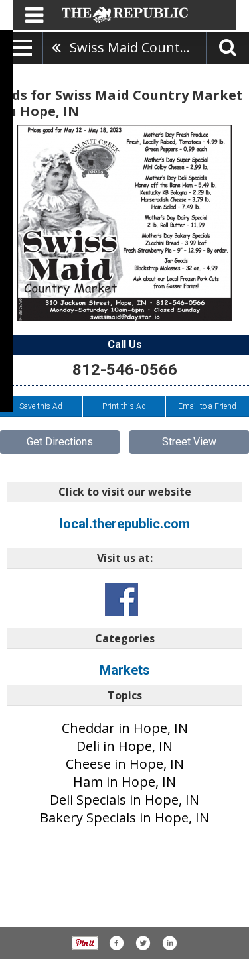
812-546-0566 (124, 370)
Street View (189, 441)
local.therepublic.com (125, 524)
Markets (125, 670)
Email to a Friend (207, 406)
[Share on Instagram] (169, 943)
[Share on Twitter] (142, 943)
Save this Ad (40, 406)
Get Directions (60, 441)
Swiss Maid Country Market (138, 47)
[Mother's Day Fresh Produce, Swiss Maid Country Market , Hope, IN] (124, 223)
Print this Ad (124, 406)
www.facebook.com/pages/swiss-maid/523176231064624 (121, 599)
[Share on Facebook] (116, 943)
